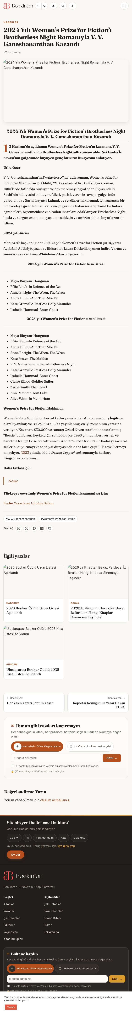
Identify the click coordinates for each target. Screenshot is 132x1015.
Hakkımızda (51, 932)
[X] (26, 528)
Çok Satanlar (52, 904)
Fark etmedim (45, 837)
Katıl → (112, 758)
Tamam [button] (11, 1007)
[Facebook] (34, 528)
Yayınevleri (10, 932)
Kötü (64, 837)
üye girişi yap (66, 846)
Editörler (9, 925)
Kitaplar (8, 904)
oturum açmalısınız (54, 800)
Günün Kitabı (52, 918)
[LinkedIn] (42, 528)
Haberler (10, 22)
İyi (27, 837)
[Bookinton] (18, 6)
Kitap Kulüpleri (13, 939)
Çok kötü (79, 837)
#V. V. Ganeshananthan (20, 518)
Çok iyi (14, 837)
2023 (25, 452)
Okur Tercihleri (53, 911)
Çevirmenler (11, 918)
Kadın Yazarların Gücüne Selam (28, 503)
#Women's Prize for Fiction (58, 518)
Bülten (47, 925)
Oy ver (15, 854)
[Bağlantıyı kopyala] (49, 528)
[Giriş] (72, 6)
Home (13, 481)
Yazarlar (8, 911)
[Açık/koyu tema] (53, 5)
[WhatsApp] (18, 528)
